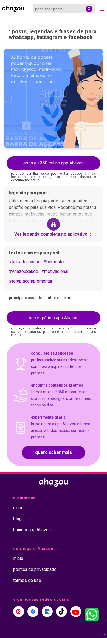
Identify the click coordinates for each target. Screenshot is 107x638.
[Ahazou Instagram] (18, 611)
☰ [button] (102, 9)
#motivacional (54, 271)
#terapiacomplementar (30, 281)
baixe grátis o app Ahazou (53, 317)
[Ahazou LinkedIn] (47, 611)
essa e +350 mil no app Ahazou (53, 163)
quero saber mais (53, 452)
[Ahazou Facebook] (32, 611)
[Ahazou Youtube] (75, 611)
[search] (89, 9)
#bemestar (54, 261)
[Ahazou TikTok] (61, 611)
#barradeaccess (24, 261)
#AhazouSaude (23, 271)
